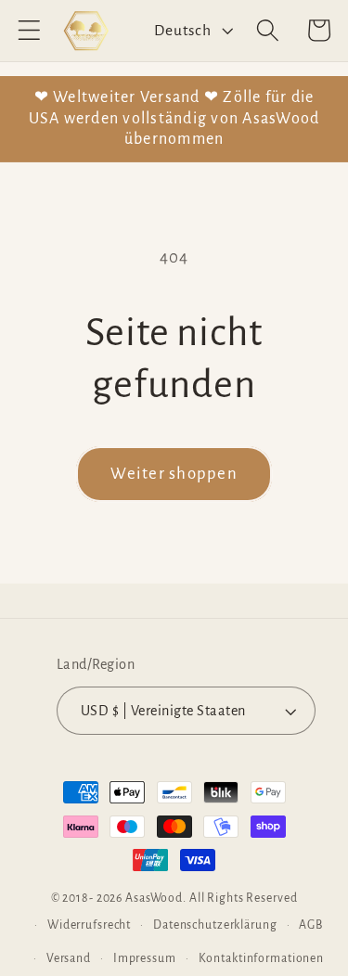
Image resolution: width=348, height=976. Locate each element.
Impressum (144, 958)
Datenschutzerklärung (215, 924)
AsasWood (154, 898)
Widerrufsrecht (89, 924)
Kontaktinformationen (262, 958)
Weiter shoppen (174, 473)
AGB (311, 924)
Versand (68, 958)
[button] (29, 30)
